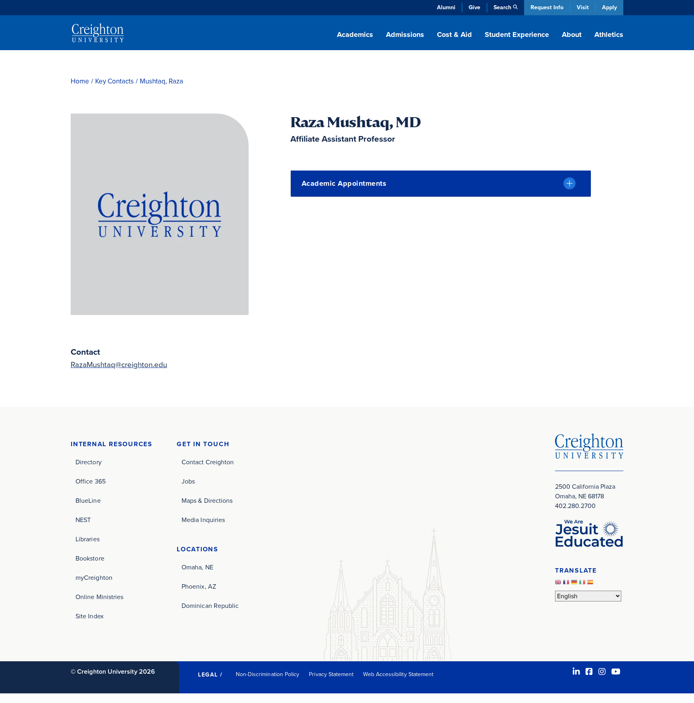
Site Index (90, 616)
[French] (567, 584)
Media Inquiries (203, 519)
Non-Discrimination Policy (268, 674)
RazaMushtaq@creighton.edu (119, 364)
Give (474, 7)
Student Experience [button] (517, 34)
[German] (575, 584)
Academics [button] (355, 34)
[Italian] (583, 584)
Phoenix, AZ (199, 586)
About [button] (572, 34)
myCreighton (94, 577)
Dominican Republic (210, 605)
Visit (583, 7)
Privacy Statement (331, 674)
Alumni (446, 7)
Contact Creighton (208, 462)
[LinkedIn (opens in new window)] (576, 672)
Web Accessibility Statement (398, 674)
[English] (559, 584)
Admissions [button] (405, 34)
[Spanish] (591, 584)
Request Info (547, 7)
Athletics (608, 34)
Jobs (188, 481)
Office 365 (91, 481)
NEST (83, 519)
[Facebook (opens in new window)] (589, 672)
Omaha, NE (197, 567)
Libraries (88, 539)
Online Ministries (99, 596)
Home (80, 81)
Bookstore (90, 558)
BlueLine (88, 500)
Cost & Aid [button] (454, 34)
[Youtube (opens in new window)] (615, 672)
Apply (609, 7)
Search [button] (502, 7)
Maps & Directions (207, 500)
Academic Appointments (344, 183)
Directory (89, 462)
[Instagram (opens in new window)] (602, 672)
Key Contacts (114, 81)
